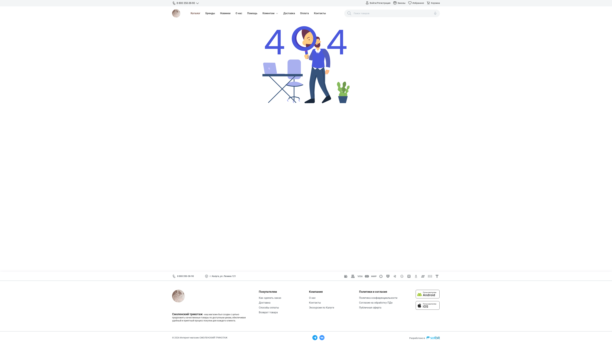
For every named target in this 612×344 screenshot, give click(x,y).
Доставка (289, 13)
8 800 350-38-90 (185, 276)
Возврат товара (268, 312)
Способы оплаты (269, 307)
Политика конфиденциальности (378, 297)
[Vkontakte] (321, 337)
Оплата (304, 13)
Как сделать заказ (270, 297)
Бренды (210, 13)
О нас (239, 13)
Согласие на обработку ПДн (376, 302)
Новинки (225, 13)
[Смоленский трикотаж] (176, 13)
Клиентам (268, 13)
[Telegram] (314, 337)
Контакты (320, 13)
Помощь (252, 13)
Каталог (195, 13)
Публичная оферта (370, 307)
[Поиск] (349, 13)
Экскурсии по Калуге (321, 307)
